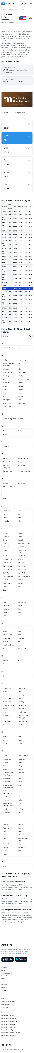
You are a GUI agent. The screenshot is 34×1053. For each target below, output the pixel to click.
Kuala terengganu (24, 576)
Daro (19, 431)
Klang (5, 550)
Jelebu (5, 514)
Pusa (4, 724)
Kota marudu (7, 559)
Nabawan (6, 660)
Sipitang (20, 800)
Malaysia (17, 10)
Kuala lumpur (7, 569)
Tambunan (6, 828)
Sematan (21, 773)
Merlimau (21, 638)
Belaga (5, 386)
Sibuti (5, 796)
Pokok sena (22, 712)
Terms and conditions (8, 1001)
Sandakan (21, 759)
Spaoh (5, 809)
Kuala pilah (21, 573)
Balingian (6, 369)
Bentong (21, 389)
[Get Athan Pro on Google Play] (21, 959)
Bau (4, 379)
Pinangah (21, 709)
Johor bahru (7, 521)
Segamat (6, 769)
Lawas (20, 605)
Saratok (5, 762)
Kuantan (20, 580)
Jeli (19, 514)
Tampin (20, 828)
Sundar (20, 812)
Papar (20, 691)
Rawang (5, 740)
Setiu (19, 785)
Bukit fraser (7, 403)
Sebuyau (21, 766)
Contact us (4, 990)
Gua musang (22, 465)
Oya (4, 676)
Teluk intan (21, 835)
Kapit (4, 543)
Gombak (21, 462)
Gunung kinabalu (24, 471)
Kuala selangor (8, 576)
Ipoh (4, 499)
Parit (4, 695)
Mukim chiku (22, 648)
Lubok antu (7, 612)
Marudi (20, 631)
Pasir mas (21, 695)
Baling (20, 363)
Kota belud (6, 556)
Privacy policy (5, 1004)
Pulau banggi (7, 721)
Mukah (5, 648)
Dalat (4, 431)
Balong (20, 369)
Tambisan (21, 825)
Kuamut (5, 580)
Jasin (19, 511)
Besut (5, 396)
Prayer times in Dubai (8, 1024)
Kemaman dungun (24, 543)
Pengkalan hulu (8, 705)
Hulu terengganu (9, 486)
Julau (19, 521)
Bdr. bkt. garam (23, 379)
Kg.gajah (21, 547)
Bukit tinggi (7, 406)
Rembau (20, 740)
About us (4, 987)
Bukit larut (21, 403)
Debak (5, 434)
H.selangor (21, 483)
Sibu (19, 791)
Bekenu (20, 383)
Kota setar (21, 559)
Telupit (5, 838)
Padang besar (7, 688)
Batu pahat (21, 376)
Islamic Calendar (6, 973)
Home (3, 10)
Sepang (20, 778)
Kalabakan (6, 536)
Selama (20, 769)
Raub (19, 737)
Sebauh (5, 766)
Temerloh (6, 844)
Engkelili (6, 446)
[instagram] (10, 1044)
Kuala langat (7, 566)
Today (5, 112)
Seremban (6, 782)
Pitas (4, 712)
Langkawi (6, 605)
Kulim (19, 587)
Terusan (5, 847)
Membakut (6, 638)
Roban (5, 743)
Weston (5, 866)
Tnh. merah (21, 847)
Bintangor (6, 400)
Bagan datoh (22, 360)
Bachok (5, 360)
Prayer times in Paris (7, 1015)
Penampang (7, 702)
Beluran (5, 389)
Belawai (20, 386)
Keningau (6, 547)
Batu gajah (6, 376)
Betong (20, 396)
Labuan (5, 602)
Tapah (5, 831)
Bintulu (20, 400)
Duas (3, 978)
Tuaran (20, 851)
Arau (19, 348)
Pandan (5, 691)
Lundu (5, 616)
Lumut (20, 612)
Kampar (20, 536)
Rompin (20, 743)
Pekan (20, 698)
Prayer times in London (8, 1018)
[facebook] (3, 1044)
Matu (19, 635)
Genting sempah (8, 462)
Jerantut (21, 518)
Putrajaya (21, 724)
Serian (20, 782)
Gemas (5, 458)
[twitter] (6, 1044)
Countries (10, 10)
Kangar (5, 540)
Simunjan (6, 800)
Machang (6, 628)
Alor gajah (6, 348)
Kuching (20, 583)
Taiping (5, 825)
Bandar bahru (7, 372)
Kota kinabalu (22, 556)
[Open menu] (31, 3)
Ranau (5, 737)
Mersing (5, 641)
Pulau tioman (22, 721)
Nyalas (5, 664)
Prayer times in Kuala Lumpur (10, 1032)
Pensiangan (22, 705)
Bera (4, 393)
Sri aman (21, 809)
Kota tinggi (7, 563)
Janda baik (6, 511)
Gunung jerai (7, 471)
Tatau (20, 831)
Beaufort (6, 383)
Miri (19, 641)
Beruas (20, 393)
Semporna (6, 778)
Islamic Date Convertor (8, 976)
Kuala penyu (7, 573)
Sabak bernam (23, 756)
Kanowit (20, 540)
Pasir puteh (7, 698)
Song (19, 803)
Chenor (20, 419)
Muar (19, 645)
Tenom (20, 844)
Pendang (21, 702)
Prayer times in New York (9, 1021)
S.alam (5, 756)
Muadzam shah (8, 645)
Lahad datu (22, 602)
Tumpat (5, 854)
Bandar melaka (23, 372)
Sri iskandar (7, 812)
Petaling (5, 709)
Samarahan (7, 759)
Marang (5, 631)
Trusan (5, 851)
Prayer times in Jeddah (8, 1027)
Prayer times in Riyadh (8, 1030)
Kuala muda (22, 569)
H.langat (6, 483)
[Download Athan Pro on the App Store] (7, 959)
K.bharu (5, 533)
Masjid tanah (7, 635)
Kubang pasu (7, 583)
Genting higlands (24, 458)
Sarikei (20, 762)
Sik (19, 796)
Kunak (5, 590)
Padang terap (22, 688)
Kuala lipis (21, 566)
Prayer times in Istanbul (8, 1035)
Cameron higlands (9, 419)
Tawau (5, 835)
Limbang (6, 609)
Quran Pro (4, 1007)
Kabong (20, 533)
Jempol (5, 518)
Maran (20, 628)
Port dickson (7, 715)
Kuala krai (21, 563)
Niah (19, 660)
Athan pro (10, 3)
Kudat (5, 587)
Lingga (20, 609)
